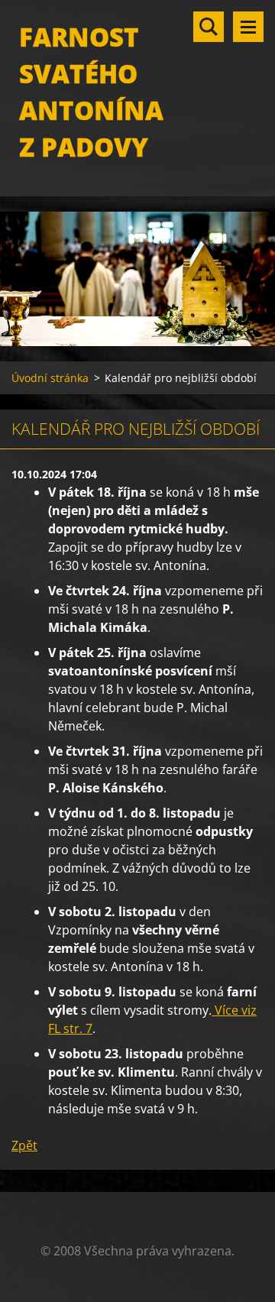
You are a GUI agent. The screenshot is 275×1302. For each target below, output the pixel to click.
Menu (248, 26)
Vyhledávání (208, 26)
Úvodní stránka (50, 378)
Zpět (24, 1145)
